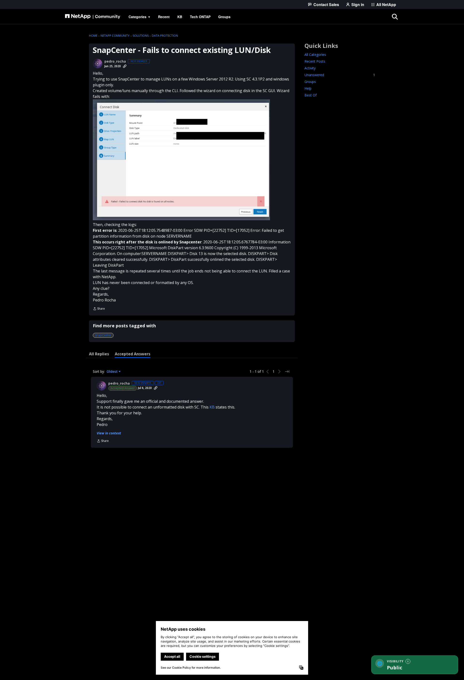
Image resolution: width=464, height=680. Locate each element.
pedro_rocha (115, 61)
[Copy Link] (125, 66)
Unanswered (339, 75)
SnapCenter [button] (103, 335)
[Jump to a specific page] (287, 371)
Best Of (310, 95)
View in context (109, 433)
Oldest (113, 371)
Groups (310, 81)
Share (99, 309)
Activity (310, 68)
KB (212, 407)
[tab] (99, 354)
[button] (181, 159)
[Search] (394, 17)
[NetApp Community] (92, 17)
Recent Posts (314, 61)
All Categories (315, 54)
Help (308, 88)
